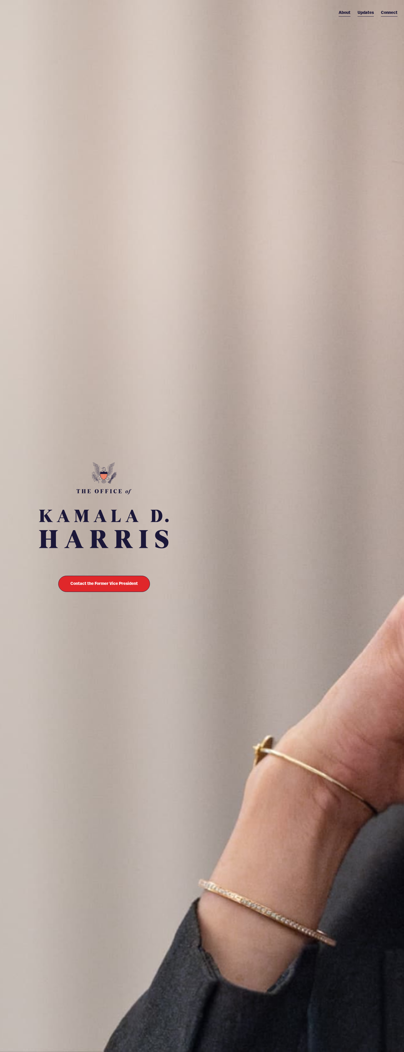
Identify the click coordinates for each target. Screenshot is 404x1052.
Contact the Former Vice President (104, 584)
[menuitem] (344, 12)
